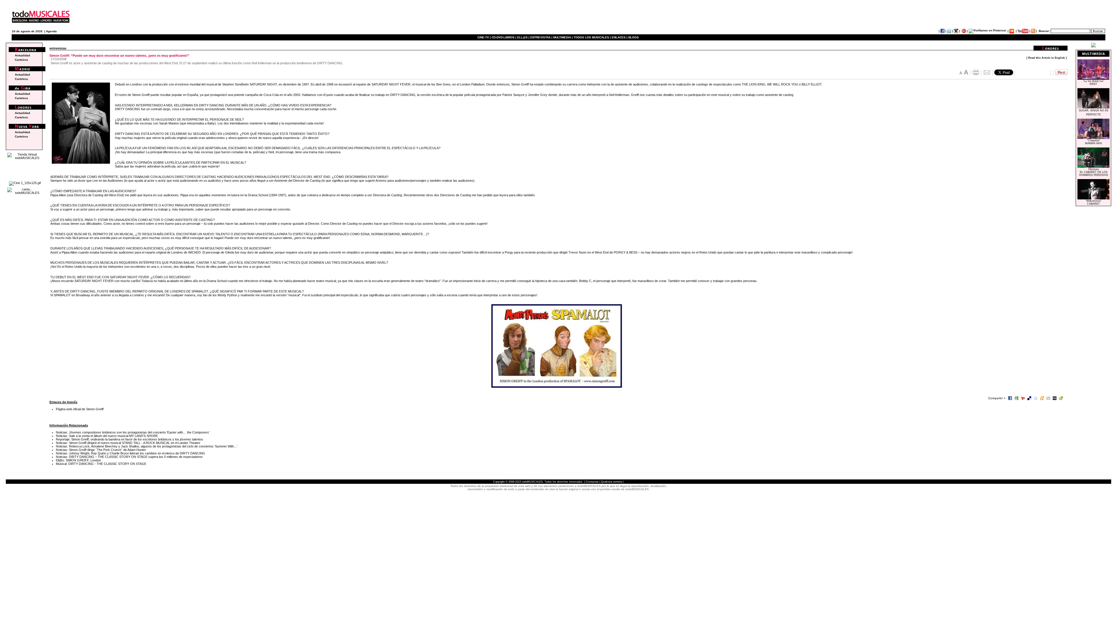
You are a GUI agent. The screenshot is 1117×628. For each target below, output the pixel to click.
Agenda (51, 31)
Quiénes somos (611, 481)
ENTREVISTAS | (541, 37)
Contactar (592, 481)
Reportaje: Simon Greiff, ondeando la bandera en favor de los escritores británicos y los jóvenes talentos (129, 439)
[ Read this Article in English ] (1047, 57)
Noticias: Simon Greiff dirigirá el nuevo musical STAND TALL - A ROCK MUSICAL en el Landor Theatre (128, 443)
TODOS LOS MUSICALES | (592, 37)
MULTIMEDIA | (563, 37)
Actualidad (22, 55)
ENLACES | (619, 37)
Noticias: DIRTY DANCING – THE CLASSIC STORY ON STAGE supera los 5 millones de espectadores (129, 456)
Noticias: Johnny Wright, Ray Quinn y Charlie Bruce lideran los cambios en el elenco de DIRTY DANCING (130, 453)
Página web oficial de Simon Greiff (80, 409)
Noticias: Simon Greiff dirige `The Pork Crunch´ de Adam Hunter (101, 450)
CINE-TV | (484, 37)
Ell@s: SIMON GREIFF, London (78, 460)
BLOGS (633, 37)
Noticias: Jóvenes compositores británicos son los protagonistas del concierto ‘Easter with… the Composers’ (132, 432)
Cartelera (21, 59)
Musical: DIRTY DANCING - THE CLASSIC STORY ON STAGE (101, 463)
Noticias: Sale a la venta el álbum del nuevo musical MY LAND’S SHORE (107, 436)
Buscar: (1044, 31)
